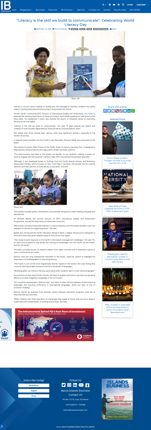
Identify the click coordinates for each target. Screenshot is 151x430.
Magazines (25, 10)
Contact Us (94, 10)
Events (107, 10)
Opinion (81, 10)
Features (52, 10)
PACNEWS (135, 10)
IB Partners (66, 10)
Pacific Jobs (120, 10)
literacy (82, 29)
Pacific (89, 29)
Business (40, 10)
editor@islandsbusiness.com (75, 410)
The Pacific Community (100, 29)
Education (75, 29)
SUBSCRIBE (141, 5)
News (13, 10)
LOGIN (130, 5)
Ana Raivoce (89, 113)
